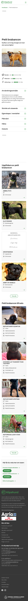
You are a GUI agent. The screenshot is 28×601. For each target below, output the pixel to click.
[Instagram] (5, 590)
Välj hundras (4, 528)
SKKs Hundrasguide (8, 481)
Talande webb (4, 586)
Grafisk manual (5, 577)
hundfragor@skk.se (10, 551)
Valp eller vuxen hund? (6, 530)
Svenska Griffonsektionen (10, 473)
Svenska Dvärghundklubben (10, 467)
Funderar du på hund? (6, 525)
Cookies (3, 582)
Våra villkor (4, 580)
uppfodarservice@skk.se (11, 562)
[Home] (6, 2)
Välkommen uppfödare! (7, 539)
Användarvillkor (5, 584)
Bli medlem (7, 470)
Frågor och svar (5, 541)
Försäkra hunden (5, 537)
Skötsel (3, 532)
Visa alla (14, 296)
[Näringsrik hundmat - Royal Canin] (8, 518)
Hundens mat (4, 535)
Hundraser (5, 7)
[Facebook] (2, 590)
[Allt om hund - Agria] (8, 514)
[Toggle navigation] (25, 2)
